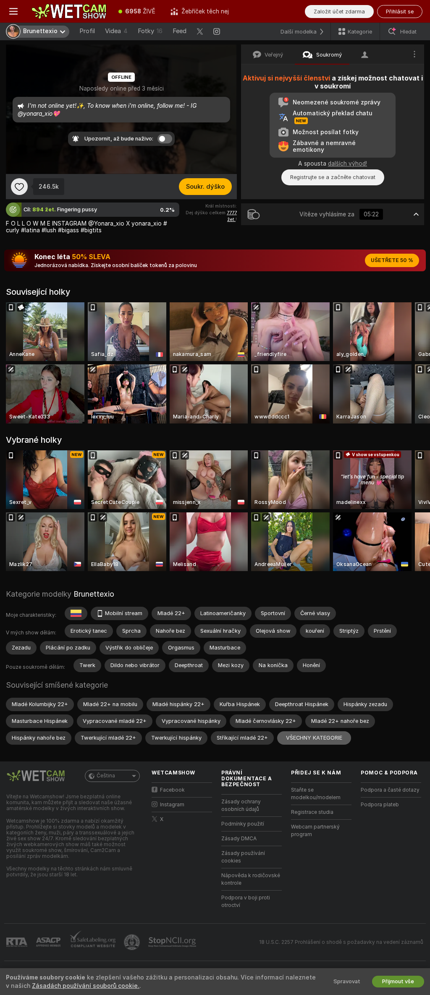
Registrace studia (312, 812)
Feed (179, 31)
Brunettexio (93, 594)
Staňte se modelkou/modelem (316, 793)
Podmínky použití (242, 824)
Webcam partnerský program (315, 830)
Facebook (172, 790)
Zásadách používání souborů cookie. (85, 985)
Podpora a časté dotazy (390, 790)
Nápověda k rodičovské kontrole (250, 879)
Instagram (172, 805)
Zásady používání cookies (243, 857)
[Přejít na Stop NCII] (173, 942)
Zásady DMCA (239, 839)
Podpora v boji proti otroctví (245, 901)
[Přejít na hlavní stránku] (69, 11)
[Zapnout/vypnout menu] (13, 11)
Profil (87, 31)
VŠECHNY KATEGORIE (314, 738)
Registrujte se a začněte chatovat (332, 177)
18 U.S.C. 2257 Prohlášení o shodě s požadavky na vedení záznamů (341, 942)
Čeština (106, 776)
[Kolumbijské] (76, 613)
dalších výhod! (347, 163)
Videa (116, 31)
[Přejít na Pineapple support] (133, 942)
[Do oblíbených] (19, 186)
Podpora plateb (380, 805)
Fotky (150, 31)
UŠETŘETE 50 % (392, 260)
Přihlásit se (400, 11)
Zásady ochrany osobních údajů (241, 805)
